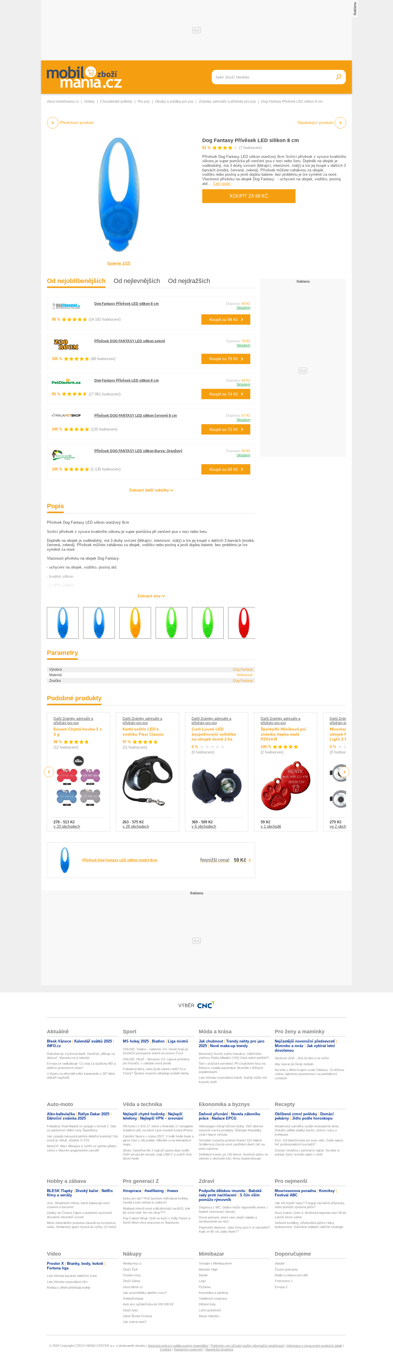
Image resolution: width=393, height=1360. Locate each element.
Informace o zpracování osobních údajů (314, 1345)
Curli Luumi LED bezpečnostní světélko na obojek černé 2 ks (214, 734)
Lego (202, 1281)
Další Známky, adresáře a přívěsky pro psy (73, 721)
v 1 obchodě (271, 826)
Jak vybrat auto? (134, 1321)
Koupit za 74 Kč (223, 394)
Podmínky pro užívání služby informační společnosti (247, 1345)
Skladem (243, 308)
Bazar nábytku (209, 1316)
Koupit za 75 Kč (223, 358)
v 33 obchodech (67, 826)
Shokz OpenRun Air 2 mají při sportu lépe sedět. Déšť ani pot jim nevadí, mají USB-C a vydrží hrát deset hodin (157, 1154)
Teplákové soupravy (213, 1298)
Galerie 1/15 (118, 263)
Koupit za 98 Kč (249, 196)
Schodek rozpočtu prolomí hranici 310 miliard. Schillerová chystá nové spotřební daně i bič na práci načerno (232, 1144)
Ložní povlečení (210, 1310)
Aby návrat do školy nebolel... (295, 1064)
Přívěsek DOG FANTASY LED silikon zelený (129, 341)
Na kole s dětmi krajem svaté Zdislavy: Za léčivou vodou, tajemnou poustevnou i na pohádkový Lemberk (309, 1074)
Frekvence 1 (284, 1281)
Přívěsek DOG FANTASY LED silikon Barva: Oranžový (138, 451)
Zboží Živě (130, 1269)
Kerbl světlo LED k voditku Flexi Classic (143, 732)
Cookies (165, 1349)
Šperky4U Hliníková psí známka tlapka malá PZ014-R (283, 734)
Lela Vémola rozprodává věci (67, 1282)
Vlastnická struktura (219, 1349)
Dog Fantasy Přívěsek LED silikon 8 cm (250, 140)
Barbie (203, 1275)
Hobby (89, 102)
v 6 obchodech (204, 826)
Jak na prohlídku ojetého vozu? (145, 1292)
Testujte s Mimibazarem (215, 1263)
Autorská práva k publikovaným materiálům (178, 1345)
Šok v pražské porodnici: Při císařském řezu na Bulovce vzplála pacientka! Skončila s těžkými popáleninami (232, 1068)
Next (344, 772)
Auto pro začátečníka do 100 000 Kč (148, 1304)
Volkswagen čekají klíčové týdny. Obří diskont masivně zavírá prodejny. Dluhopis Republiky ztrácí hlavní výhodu (231, 1130)
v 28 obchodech (136, 826)
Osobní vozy (132, 1275)
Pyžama (204, 1287)
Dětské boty (207, 1304)
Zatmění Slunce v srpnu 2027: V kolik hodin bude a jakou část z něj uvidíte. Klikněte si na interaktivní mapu (158, 1140)
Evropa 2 (281, 1287)
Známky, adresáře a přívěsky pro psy (227, 102)
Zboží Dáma (131, 1281)
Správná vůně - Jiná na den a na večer (302, 1058)
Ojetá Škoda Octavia (137, 1316)
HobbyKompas (133, 1298)
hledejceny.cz (132, 1263)
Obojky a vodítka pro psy (174, 102)
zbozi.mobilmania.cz (63, 102)
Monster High (208, 1269)
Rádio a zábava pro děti (291, 1275)
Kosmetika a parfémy (213, 1292)
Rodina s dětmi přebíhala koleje (68, 1287)
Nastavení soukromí (188, 1349)
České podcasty (286, 1269)
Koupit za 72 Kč (223, 429)
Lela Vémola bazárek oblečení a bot (72, 1275)
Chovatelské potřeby (116, 102)
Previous (49, 771)
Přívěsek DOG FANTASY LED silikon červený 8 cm (135, 416)
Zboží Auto (130, 1310)
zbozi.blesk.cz (133, 1287)
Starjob (280, 1263)
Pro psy (144, 102)
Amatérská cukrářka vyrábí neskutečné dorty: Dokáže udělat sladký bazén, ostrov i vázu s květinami (307, 1130)
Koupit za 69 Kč (223, 469)
